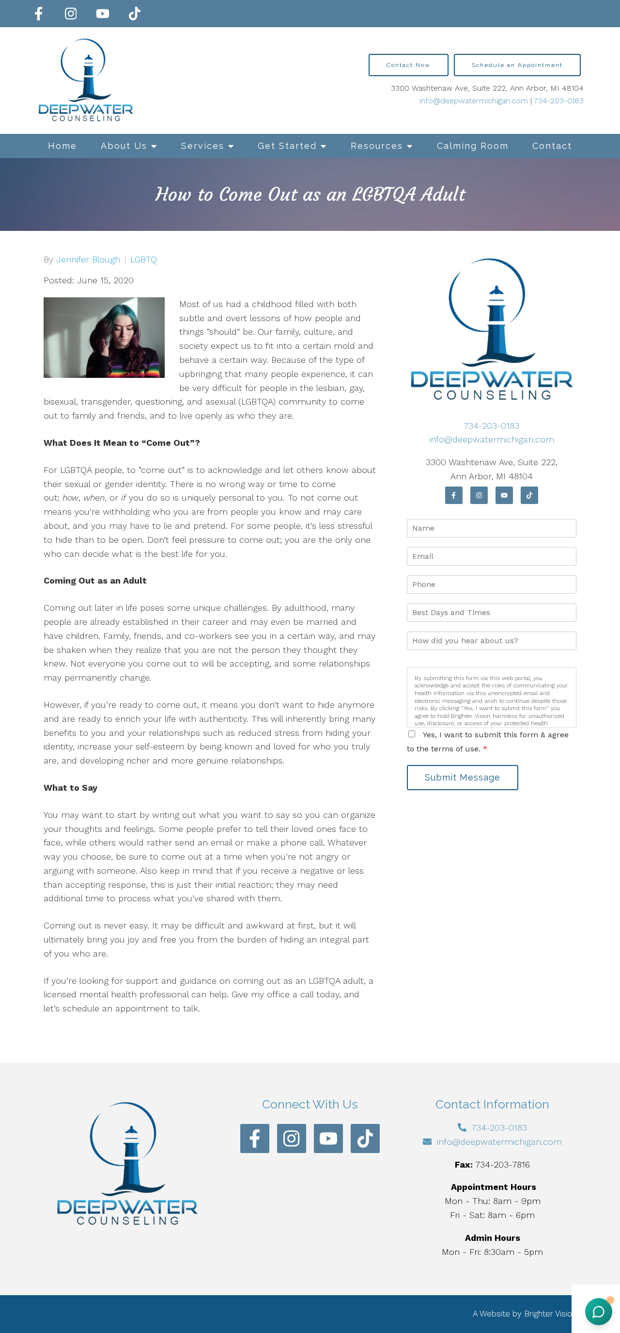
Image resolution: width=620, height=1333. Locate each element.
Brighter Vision (550, 1313)
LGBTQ (143, 259)
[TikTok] (135, 13)
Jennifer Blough (88, 259)
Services (202, 146)
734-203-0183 (559, 100)
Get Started (287, 146)
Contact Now (409, 65)
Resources (377, 146)
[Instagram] (71, 13)
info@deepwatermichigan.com (473, 100)
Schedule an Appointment (517, 65)
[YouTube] (103, 13)
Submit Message (462, 777)
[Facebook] (39, 13)
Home (62, 146)
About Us (124, 146)
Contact (552, 146)
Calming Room (473, 146)
